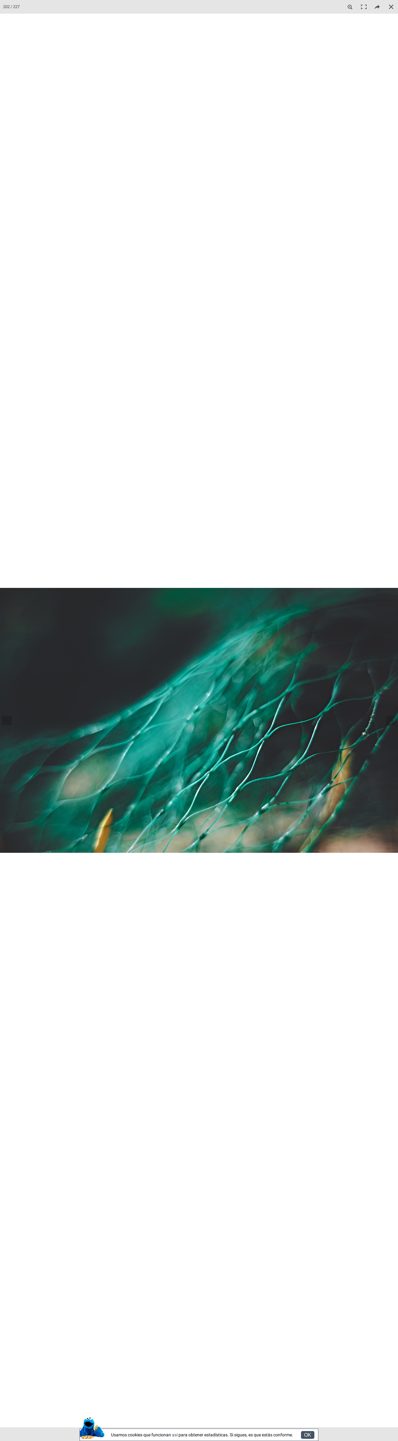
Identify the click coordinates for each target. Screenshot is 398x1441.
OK (307, 1435)
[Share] (377, 7)
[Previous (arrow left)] (11, 720)
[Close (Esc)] (391, 7)
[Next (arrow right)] (387, 720)
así (175, 1434)
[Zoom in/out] (350, 7)
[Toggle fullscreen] (364, 7)
